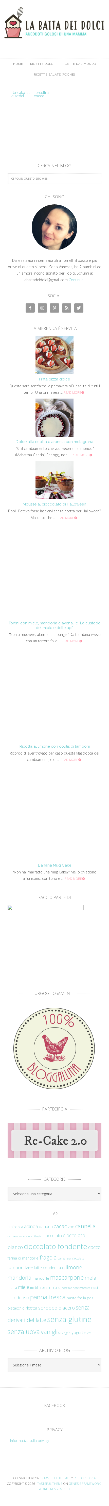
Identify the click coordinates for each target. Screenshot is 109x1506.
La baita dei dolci (54, 24)
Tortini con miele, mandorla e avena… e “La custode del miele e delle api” (54, 625)
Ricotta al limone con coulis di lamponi (55, 746)
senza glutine (69, 1319)
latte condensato (49, 1267)
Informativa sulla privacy (29, 1440)
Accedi (65, 1489)
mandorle (40, 1278)
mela (90, 1277)
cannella (85, 1226)
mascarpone (67, 1277)
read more (72, 392)
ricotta (31, 1308)
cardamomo (16, 1236)
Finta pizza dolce (54, 379)
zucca (88, 1333)
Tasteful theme (56, 1478)
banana (46, 1226)
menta (12, 1287)
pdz (90, 1297)
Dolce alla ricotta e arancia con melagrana (54, 441)
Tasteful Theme (49, 1484)
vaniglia (51, 1331)
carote (28, 1236)
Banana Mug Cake (54, 865)
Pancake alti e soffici (20, 94)
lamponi (16, 1267)
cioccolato (52, 1235)
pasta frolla (76, 1297)
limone (74, 1267)
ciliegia (37, 1236)
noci (94, 1287)
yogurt (77, 1332)
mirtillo (55, 1287)
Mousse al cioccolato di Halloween (54, 504)
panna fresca (48, 1297)
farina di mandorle (23, 1258)
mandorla (19, 1277)
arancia (31, 1226)
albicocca (15, 1226)
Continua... (77, 279)
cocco (94, 1247)
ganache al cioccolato (71, 1258)
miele (23, 1287)
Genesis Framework (85, 1484)
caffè (71, 1227)
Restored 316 (85, 1478)
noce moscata (81, 1288)
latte (29, 1267)
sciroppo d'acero (56, 1307)
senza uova (24, 1331)
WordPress (48, 1489)
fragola (48, 1257)
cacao (60, 1226)
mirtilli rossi (39, 1287)
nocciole (67, 1288)
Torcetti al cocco (42, 94)
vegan (66, 1332)
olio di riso (18, 1297)
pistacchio (16, 1308)
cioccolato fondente (55, 1246)
